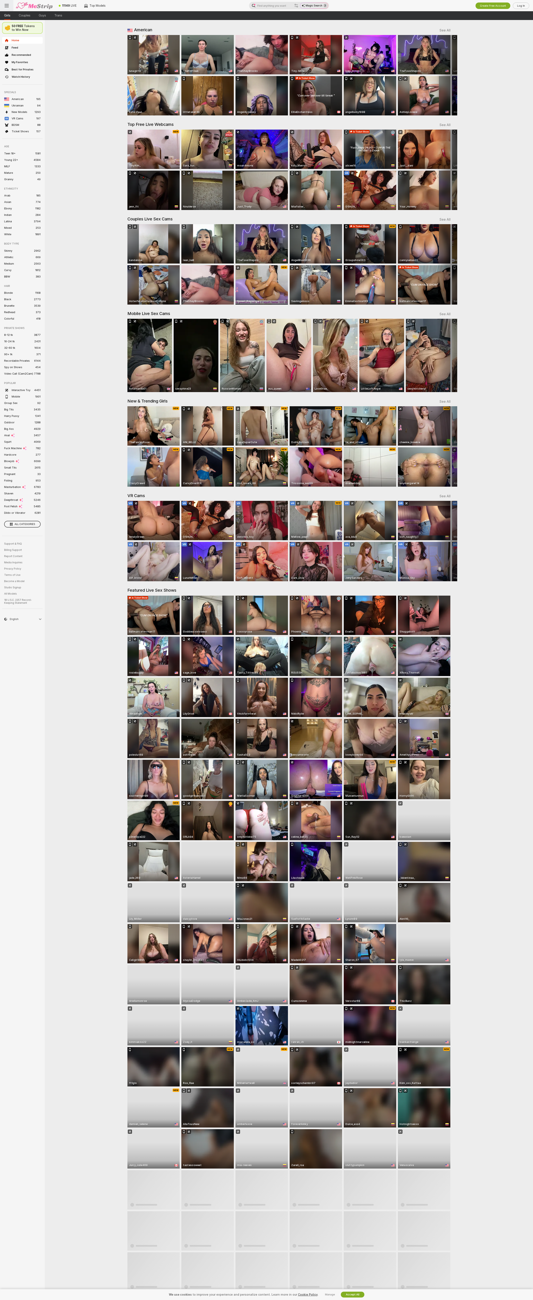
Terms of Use (12, 575)
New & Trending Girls (147, 401)
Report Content (13, 556)
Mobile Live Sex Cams (148, 313)
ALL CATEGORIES (25, 524)
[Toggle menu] (6, 5)
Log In (521, 5)
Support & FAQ (13, 543)
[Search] (296, 6)
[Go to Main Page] (34, 5)
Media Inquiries (13, 562)
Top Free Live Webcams (150, 124)
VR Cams (136, 495)
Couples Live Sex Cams (150, 218)
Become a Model (14, 581)
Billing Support (13, 550)
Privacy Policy (12, 568)
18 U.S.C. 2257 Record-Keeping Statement (18, 601)
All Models (10, 593)
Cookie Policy (308, 1294)
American (143, 29)
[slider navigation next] (446, 75)
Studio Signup (12, 587)
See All (445, 30)
